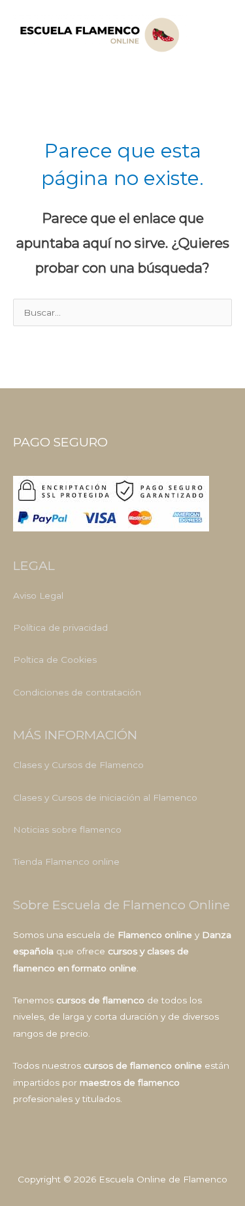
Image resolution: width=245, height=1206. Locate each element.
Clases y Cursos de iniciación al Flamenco (105, 797)
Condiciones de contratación (77, 692)
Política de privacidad (60, 627)
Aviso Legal (38, 595)
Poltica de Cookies (55, 659)
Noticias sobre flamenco (67, 829)
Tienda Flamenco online (66, 861)
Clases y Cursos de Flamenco (78, 765)
